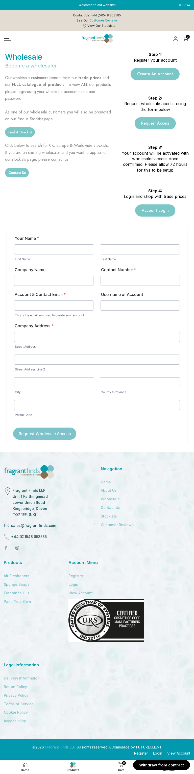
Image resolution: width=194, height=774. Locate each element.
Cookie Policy (16, 712)
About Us (109, 490)
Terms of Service (19, 704)
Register (75, 576)
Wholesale (110, 499)
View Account (80, 593)
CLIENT (149, 747)
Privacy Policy (16, 695)
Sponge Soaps (17, 584)
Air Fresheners (16, 576)
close (10, 5)
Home (106, 482)
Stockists (109, 516)
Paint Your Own (17, 601)
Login (73, 584)
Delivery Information (22, 678)
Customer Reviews (117, 525)
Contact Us (110, 507)
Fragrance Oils (17, 593)
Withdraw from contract (161, 765)
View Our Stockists (101, 26)
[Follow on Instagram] (17, 548)
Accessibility (15, 721)
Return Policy (15, 687)
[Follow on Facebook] (6, 548)
